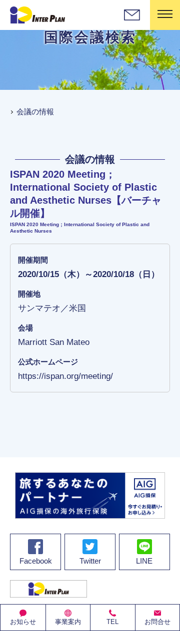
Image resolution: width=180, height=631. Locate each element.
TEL (112, 622)
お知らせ (23, 622)
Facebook (36, 561)
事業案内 (68, 622)
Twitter (90, 561)
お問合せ (157, 622)
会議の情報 (35, 111)
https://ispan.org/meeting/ (65, 376)
